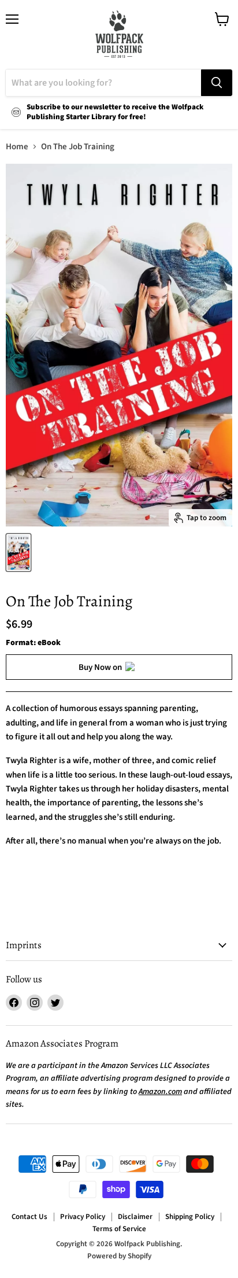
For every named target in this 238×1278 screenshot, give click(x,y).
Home (17, 147)
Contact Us (29, 1216)
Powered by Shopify (119, 1256)
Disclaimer (135, 1216)
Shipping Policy (189, 1216)
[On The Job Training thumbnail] (18, 552)
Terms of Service (119, 1229)
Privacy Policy (82, 1216)
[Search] (216, 82)
